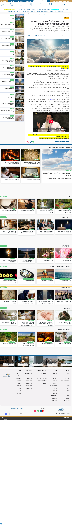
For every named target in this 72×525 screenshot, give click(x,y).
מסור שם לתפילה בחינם (9, 9)
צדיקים (68, 396)
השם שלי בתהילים (55, 9)
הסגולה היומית (59, 138)
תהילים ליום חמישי (12, 11)
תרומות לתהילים (4, 1)
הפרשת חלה (19, 393)
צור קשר (12, 1)
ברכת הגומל (19, 381)
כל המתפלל (55, 383)
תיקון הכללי (55, 391)
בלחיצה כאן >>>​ (65, 68)
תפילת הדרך (67, 376)
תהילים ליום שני (37, 11)
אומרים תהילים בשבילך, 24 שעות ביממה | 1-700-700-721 (61, 1)
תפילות (67, 371)
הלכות (68, 391)
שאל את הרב (38, 9)
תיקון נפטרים (55, 388)
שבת (51, 99)
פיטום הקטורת (19, 9)
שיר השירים (55, 378)
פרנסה (20, 388)
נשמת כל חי (31, 9)
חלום (65, 141)
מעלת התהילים (66, 400)
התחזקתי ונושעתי (54, 396)
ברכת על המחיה (18, 378)
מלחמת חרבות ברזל (59, 141)
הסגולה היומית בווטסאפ (42, 381)
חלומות (68, 388)
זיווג (20, 391)
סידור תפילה (55, 393)
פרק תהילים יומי (66, 138)
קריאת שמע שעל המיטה (65, 381)
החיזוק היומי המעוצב (43, 138)
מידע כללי (55, 371)
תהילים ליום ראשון (45, 11)
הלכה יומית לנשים (51, 138)
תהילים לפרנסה (53, 11)
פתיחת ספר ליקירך (64, 9)
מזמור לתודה (25, 9)
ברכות (20, 371)
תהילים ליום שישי (29, 388)
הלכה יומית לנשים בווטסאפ (41, 378)
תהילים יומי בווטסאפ (42, 373)
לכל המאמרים (3, 196)
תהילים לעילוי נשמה (46, 9)
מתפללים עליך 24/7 (53, 386)
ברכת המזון (19, 383)
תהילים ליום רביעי (20, 11)
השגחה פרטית (54, 398)
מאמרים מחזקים (54, 400)
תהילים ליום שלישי (29, 11)
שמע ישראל (67, 378)
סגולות (68, 386)
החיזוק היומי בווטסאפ (42, 376)
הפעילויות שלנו (28, 1)
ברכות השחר (19, 386)
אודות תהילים (20, 1)
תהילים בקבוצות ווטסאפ (41, 371)
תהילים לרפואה (61, 11)
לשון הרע (67, 398)
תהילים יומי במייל (43, 383)
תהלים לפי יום (29, 371)
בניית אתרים (5, 419)
